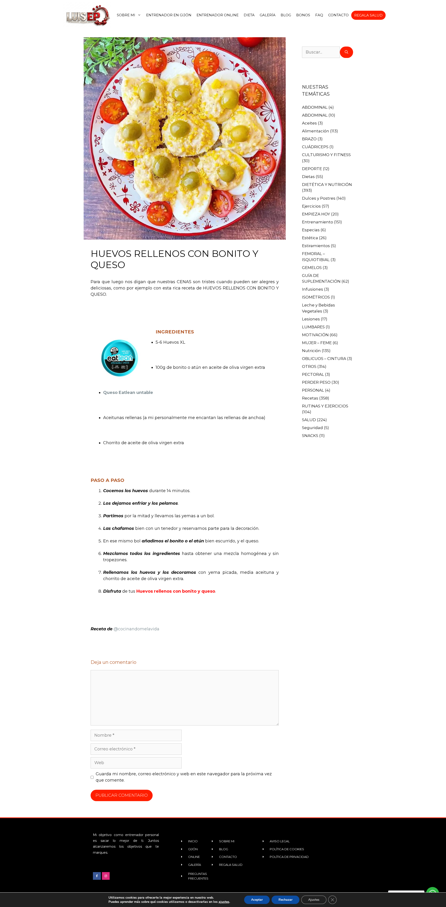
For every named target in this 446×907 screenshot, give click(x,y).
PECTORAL (313, 374)
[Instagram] (106, 876)
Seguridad (312, 427)
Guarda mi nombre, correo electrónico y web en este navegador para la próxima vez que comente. (184, 777)
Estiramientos (316, 245)
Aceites (309, 123)
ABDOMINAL (315, 107)
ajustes (224, 902)
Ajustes (313, 899)
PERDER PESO (316, 382)
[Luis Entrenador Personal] (87, 15)
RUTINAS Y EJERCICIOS (325, 406)
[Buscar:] (321, 52)
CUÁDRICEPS (315, 146)
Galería (267, 15)
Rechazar (285, 899)
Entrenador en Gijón (168, 15)
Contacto (338, 15)
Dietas (308, 176)
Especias (311, 230)
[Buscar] (346, 52)
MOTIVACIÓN (315, 335)
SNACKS (310, 435)
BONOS (303, 15)
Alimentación (315, 131)
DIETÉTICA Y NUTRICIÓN (327, 184)
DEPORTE (312, 168)
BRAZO (309, 139)
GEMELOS (312, 267)
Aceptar (257, 899)
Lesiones (311, 319)
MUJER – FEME (317, 342)
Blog (286, 15)
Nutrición (311, 350)
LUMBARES (313, 327)
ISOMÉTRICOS (316, 297)
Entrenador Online (218, 15)
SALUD (309, 419)
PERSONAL (313, 390)
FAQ (319, 15)
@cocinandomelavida (136, 629)
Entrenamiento (317, 222)
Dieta (249, 15)
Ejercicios (311, 206)
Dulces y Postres (318, 198)
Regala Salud (368, 15)
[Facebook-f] (97, 876)
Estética (310, 237)
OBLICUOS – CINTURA (324, 358)
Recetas (310, 398)
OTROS (309, 366)
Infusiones (312, 289)
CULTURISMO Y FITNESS (326, 154)
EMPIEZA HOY (316, 214)
